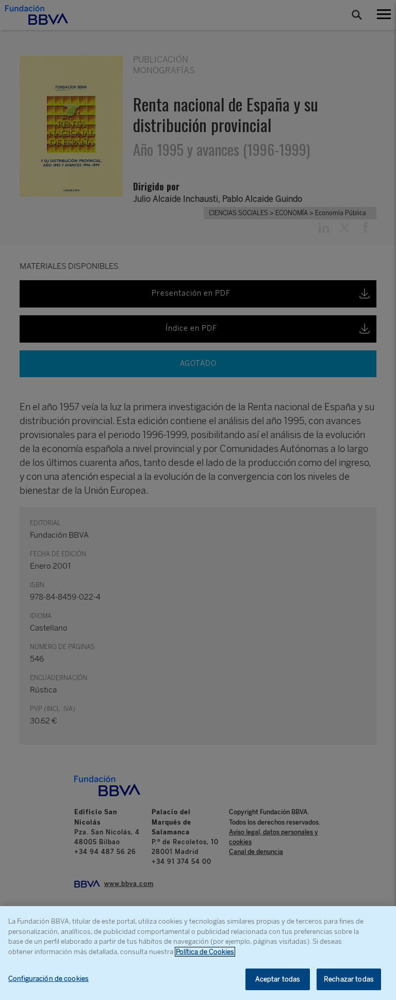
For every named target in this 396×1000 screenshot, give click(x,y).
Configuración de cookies (48, 978)
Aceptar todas (278, 979)
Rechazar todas (349, 979)
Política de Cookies (205, 952)
